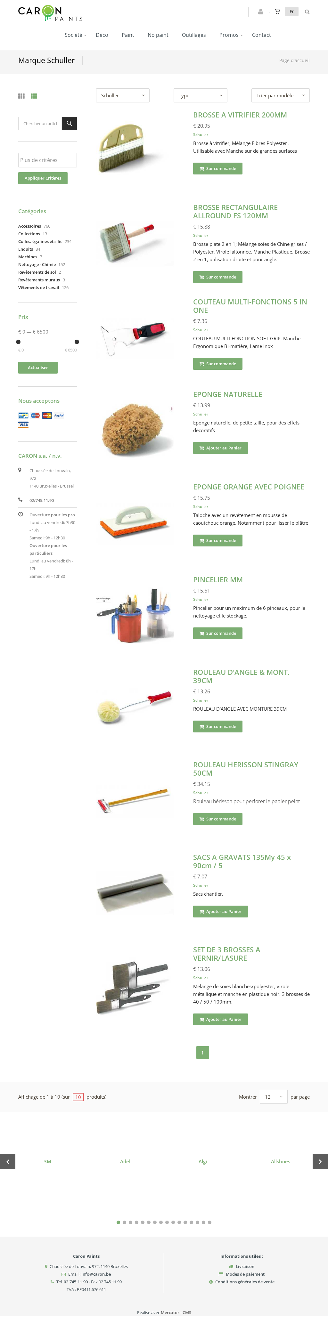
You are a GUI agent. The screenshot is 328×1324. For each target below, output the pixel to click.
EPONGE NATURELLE (227, 394)
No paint (158, 34)
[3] (130, 1222)
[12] (185, 1222)
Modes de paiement (245, 1274)
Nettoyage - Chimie (37, 264)
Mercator (170, 1312)
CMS (187, 1312)
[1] (118, 1222)
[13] (191, 1222)
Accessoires (29, 226)
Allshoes (280, 1161)
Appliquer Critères (43, 178)
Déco (102, 34)
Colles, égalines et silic (40, 241)
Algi (203, 1161)
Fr (292, 11)
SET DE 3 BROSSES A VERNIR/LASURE (226, 954)
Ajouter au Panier (223, 448)
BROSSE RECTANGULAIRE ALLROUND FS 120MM (235, 211)
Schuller (200, 134)
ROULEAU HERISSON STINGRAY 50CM (245, 769)
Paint (128, 34)
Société (73, 34)
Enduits (25, 249)
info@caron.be (96, 1274)
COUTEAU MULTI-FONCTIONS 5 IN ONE (250, 306)
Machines (27, 257)
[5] (142, 1222)
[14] (197, 1222)
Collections (29, 234)
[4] (136, 1222)
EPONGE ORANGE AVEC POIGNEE (248, 486)
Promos (229, 34)
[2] (124, 1222)
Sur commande (220, 168)
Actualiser (38, 367)
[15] (203, 1222)
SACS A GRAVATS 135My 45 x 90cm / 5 (242, 861)
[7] (155, 1222)
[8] (161, 1222)
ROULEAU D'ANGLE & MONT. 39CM (241, 676)
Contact (261, 34)
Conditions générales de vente (245, 1282)
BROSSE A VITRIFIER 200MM (240, 114)
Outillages (194, 34)
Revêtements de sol (37, 272)
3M (47, 1161)
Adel (125, 1161)
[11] (179, 1222)
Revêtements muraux (39, 280)
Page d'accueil (294, 60)
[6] (149, 1222)
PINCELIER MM (218, 579)
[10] (173, 1222)
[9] (167, 1222)
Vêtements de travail (38, 287)
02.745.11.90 (76, 1282)
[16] (209, 1222)
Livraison (245, 1266)
